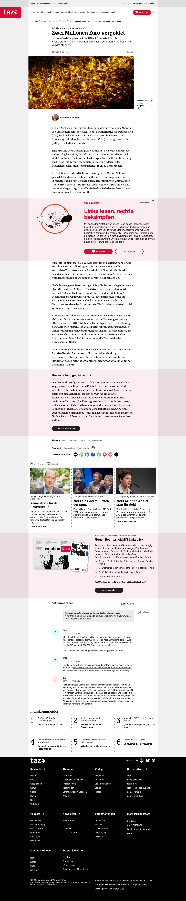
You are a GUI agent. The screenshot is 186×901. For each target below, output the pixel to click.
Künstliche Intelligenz (73, 779)
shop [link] (54, 3)
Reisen (33, 858)
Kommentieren (70, 448)
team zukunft (69, 820)
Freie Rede (35, 836)
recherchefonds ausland (138, 788)
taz (38, 760)
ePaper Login (69, 865)
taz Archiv (132, 833)
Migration (67, 775)
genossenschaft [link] (135, 3)
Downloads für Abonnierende (76, 869)
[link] (35, 12)
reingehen (35, 840)
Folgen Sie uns (132, 761)
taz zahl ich (132, 783)
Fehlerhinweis (83, 448)
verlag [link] (32, 3)
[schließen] (153, 202)
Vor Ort (98, 824)
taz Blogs (131, 821)
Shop (32, 866)
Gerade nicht (144, 203)
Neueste (123, 604)
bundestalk (35, 820)
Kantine (34, 862)
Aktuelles (99, 775)
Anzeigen (34, 870)
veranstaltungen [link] (43, 3)
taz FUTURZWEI (134, 825)
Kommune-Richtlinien (133, 880)
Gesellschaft (36, 783)
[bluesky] (148, 762)
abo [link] (125, 3)
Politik (43, 21)
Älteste (131, 604)
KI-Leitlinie (149, 880)
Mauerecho (35, 832)
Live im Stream (102, 828)
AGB (132, 884)
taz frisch (67, 824)
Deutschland (54, 21)
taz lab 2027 (100, 836)
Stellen (98, 788)
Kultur (33, 788)
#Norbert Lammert (95, 440)
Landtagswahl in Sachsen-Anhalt (75, 794)
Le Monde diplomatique (138, 829)
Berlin (33, 796)
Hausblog (99, 779)
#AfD (64, 440)
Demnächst (100, 820)
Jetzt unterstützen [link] (66, 428)
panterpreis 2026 (135, 796)
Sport (33, 792)
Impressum (123, 884)
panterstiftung (134, 792)
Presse (98, 792)
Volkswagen (68, 788)
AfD (64, 21)
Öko (32, 779)
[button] (154, 12)
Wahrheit (34, 804)
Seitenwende (141, 884)
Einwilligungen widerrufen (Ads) (110, 888)
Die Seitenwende (103, 783)
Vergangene (100, 832)
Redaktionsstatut (113, 880)
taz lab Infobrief (70, 832)
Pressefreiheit (69, 783)
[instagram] (154, 762)
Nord (32, 800)
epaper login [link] (149, 3)
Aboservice (68, 861)
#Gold (83, 440)
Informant (100, 884)
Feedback (67, 857)
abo (129, 775)
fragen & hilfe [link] (63, 3)
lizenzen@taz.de (49, 884)
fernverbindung (37, 824)
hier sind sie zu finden (81, 618)
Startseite (34, 21)
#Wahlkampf (73, 440)
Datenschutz (111, 884)
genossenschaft (134, 779)
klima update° (36, 828)
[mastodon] (142, 762)
